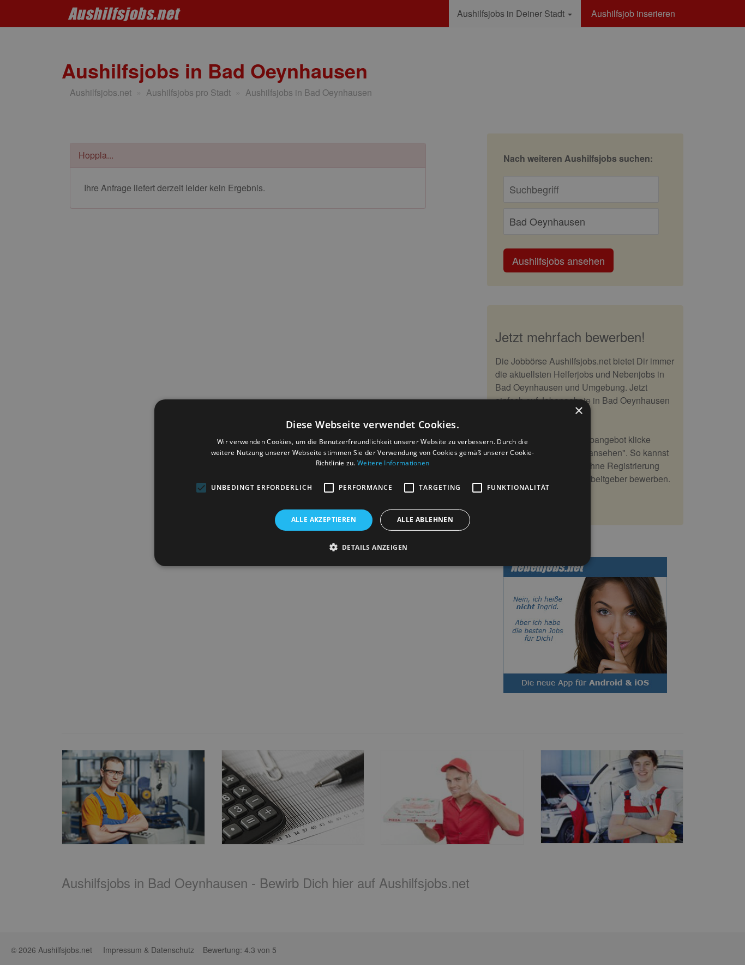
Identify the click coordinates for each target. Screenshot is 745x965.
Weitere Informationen (393, 463)
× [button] (578, 410)
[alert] (372, 482)
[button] (373, 547)
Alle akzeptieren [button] (323, 519)
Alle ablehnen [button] (425, 519)
